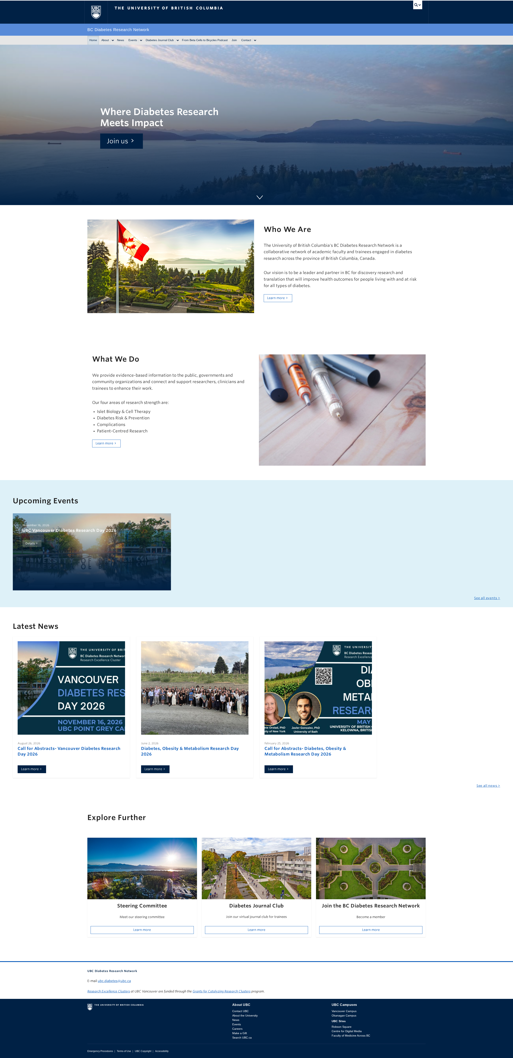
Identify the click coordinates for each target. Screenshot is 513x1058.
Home (93, 40)
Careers (237, 1028)
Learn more (276, 298)
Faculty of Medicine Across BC (351, 1035)
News (120, 40)
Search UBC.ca (242, 1037)
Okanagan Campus (344, 1015)
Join (234, 40)
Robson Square (341, 1026)
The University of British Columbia (96, 12)
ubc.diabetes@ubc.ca (114, 981)
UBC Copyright (143, 1051)
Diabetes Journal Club (160, 40)
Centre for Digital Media (347, 1031)
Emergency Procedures (100, 1051)
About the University (245, 1015)
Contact (246, 40)
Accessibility (162, 1051)
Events (132, 40)
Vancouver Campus (344, 1011)
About (105, 40)
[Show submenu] (112, 40)
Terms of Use (124, 1051)
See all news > (488, 786)
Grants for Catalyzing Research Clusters (221, 991)
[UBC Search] (417, 5)
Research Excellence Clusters (108, 991)
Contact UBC (240, 1011)
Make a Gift (239, 1033)
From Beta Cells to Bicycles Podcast (205, 40)
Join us (117, 141)
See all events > (487, 598)
